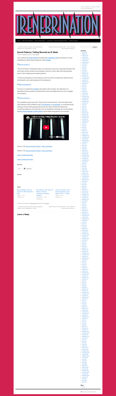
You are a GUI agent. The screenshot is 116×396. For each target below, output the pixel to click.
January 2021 (85, 134)
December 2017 (85, 194)
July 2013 (84, 280)
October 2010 (85, 334)
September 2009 (85, 356)
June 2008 (84, 380)
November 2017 (85, 196)
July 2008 (84, 378)
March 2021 (84, 130)
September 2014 (85, 258)
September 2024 (85, 62)
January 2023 (85, 94)
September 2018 (85, 179)
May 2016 (84, 225)
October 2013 (85, 276)
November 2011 (85, 313)
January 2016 (85, 232)
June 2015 (84, 243)
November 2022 (85, 98)
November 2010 (85, 333)
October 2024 (85, 60)
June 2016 (84, 223)
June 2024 (84, 67)
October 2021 (85, 119)
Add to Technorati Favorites (25, 155)
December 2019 (85, 155)
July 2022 (84, 104)
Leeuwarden (56, 104)
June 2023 (84, 86)
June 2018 (84, 184)
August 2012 (85, 298)
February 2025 (85, 55)
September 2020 (85, 140)
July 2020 (84, 143)
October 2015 (85, 236)
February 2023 (85, 93)
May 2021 (84, 127)
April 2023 (84, 90)
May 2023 (84, 88)
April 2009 (84, 364)
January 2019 (85, 173)
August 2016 (85, 220)
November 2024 (85, 59)
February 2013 (85, 289)
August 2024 (85, 63)
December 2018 (85, 174)
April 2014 (84, 266)
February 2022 (85, 112)
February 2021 (85, 132)
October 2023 (85, 80)
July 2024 (84, 65)
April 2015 (84, 246)
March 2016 (84, 228)
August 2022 (85, 103)
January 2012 (85, 310)
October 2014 (85, 256)
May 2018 (84, 186)
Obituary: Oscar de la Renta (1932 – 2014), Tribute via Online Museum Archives (62, 47)
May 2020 (84, 147)
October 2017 (85, 197)
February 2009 (85, 367)
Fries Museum (45, 104)
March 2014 (84, 267)
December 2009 (85, 351)
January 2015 (85, 251)
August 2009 (85, 357)
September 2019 (85, 160)
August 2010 (85, 338)
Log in (83, 387)
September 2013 (85, 277)
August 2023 (85, 83)
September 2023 (85, 81)
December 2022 (85, 96)
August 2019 (85, 161)
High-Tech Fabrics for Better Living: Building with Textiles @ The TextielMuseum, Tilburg (29, 47)
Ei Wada (48, 60)
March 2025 (84, 54)
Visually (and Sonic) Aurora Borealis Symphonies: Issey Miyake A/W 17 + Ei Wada (62, 191)
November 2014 (85, 254)
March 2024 (84, 72)
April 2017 (84, 207)
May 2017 (84, 205)
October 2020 (85, 139)
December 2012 (85, 292)
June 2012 (84, 302)
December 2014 (85, 253)
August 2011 (85, 318)
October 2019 (85, 158)
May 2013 (84, 284)
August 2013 (85, 279)
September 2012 (85, 297)
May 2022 (84, 108)
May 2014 (84, 264)
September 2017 (85, 199)
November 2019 (85, 156)
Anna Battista (36, 54)
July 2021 (84, 124)
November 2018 (85, 176)
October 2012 (85, 295)
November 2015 (85, 235)
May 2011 (84, 323)
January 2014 (85, 271)
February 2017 (85, 210)
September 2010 (85, 336)
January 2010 (85, 349)
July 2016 (84, 222)
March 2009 (84, 365)
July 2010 (84, 339)
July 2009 (84, 359)
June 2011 (84, 321)
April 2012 (84, 305)
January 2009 (85, 369)
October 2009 (85, 354)
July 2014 (84, 261)
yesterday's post (53, 58)
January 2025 (85, 57)
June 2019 (84, 165)
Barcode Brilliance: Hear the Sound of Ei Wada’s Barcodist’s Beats (25, 191)
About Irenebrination (40, 41)
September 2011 (85, 316)
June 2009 (84, 360)
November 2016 (85, 215)
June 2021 (84, 125)
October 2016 (85, 217)
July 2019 (84, 163)
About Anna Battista (27, 41)
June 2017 (84, 204)
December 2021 (85, 116)
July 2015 (84, 241)
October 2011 (85, 315)
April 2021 (84, 129)
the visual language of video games (31, 111)
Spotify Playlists (73, 41)
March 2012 (84, 307)
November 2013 (85, 274)
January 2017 (85, 212)
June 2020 (84, 145)
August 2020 (85, 142)
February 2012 (85, 308)
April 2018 (84, 187)
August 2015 (85, 240)
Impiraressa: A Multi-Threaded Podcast (57, 41)
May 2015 (84, 245)
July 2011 (84, 320)
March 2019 (84, 170)
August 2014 (85, 259)
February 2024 (85, 73)
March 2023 (84, 91)
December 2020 (85, 135)
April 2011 (84, 325)
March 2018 (84, 189)
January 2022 (85, 114)
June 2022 (84, 106)
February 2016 (85, 230)
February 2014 (85, 269)
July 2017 (84, 202)
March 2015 (84, 248)
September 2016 (85, 218)
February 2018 (85, 191)
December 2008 (85, 370)
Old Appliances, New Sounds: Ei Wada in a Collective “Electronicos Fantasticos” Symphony (44, 192)
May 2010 (84, 343)
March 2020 (84, 150)
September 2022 (85, 101)
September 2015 (85, 238)
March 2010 (84, 346)
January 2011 (85, 329)
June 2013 (84, 282)
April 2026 (84, 52)
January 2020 (85, 153)
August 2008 (85, 377)
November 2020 (85, 137)
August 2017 (85, 201)
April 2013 (84, 285)
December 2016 (85, 214)
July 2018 (84, 183)
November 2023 (85, 78)
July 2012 (84, 300)
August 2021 (85, 122)
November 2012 (85, 294)
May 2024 (84, 68)
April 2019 (84, 168)
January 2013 (85, 290)
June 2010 (84, 341)
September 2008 (85, 375)
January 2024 (85, 75)
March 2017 (84, 209)
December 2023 (85, 77)
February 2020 (85, 152)
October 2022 (85, 99)
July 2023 (84, 85)
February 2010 (85, 347)
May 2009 (84, 362)
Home (18, 41)
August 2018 (85, 181)
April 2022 (84, 109)
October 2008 (85, 374)
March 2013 (84, 287)
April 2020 (84, 148)
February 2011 (85, 328)
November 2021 (85, 117)
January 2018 (85, 192)
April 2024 (84, 70)
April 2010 (84, 344)
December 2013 (85, 272)
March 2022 (84, 111)
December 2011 (85, 312)
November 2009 (85, 352)
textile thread (33, 58)
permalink (46, 203)
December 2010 (85, 331)
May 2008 (84, 382)
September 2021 (85, 121)
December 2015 (85, 233)
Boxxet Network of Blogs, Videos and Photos (39, 146)
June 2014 (84, 263)
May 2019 (84, 166)
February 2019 (85, 171)
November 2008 (85, 372)
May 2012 (84, 303)
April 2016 (84, 227)
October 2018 (85, 178)
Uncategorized (33, 203)
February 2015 (85, 249)
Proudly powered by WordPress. (89, 391)
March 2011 (84, 326)
